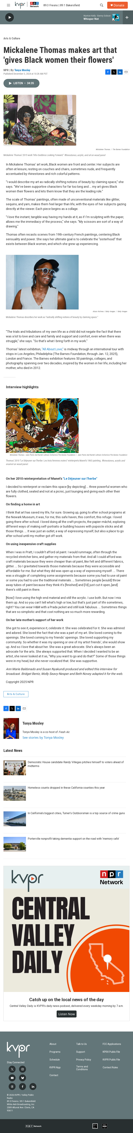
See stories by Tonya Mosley (43, 737)
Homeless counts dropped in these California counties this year (66, 787)
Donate (119, 5)
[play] (9, 17)
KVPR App (55, 1067)
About (53, 1044)
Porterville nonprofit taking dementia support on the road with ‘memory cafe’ (73, 838)
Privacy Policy (83, 1059)
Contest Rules (110, 1067)
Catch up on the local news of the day (66, 999)
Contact (54, 1075)
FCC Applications (112, 1044)
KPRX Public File (111, 1052)
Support (80, 1052)
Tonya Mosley (22, 70)
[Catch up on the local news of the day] (66, 929)
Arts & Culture (11, 38)
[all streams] (128, 17)
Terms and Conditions (82, 1068)
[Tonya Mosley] (11, 728)
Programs (55, 1052)
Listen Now (66, 1014)
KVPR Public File (111, 1059)
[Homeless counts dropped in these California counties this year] (14, 793)
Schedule (55, 1059)
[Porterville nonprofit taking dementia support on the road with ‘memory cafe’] (14, 844)
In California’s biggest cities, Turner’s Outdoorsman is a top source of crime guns (76, 813)
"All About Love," (52, 349)
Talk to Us (81, 1044)
